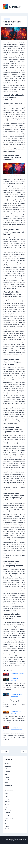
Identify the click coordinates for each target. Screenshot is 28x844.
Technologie (8, 810)
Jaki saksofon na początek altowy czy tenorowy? (12, 729)
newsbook (21, 839)
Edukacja (7, 19)
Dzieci (6, 769)
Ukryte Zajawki (9, 818)
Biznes (7, 763)
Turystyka (7, 815)
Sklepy (7, 804)
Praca (6, 793)
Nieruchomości (9, 788)
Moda (6, 782)
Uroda (6, 821)
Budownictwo (8, 766)
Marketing (7, 780)
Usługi (6, 823)
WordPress (11, 839)
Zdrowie (7, 829)
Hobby (6, 774)
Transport (7, 812)
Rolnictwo (7, 801)
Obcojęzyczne (9, 790)
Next (24, 751)
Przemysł (7, 799)
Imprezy (7, 777)
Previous (5, 751)
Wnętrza (7, 826)
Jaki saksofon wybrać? (17, 673)
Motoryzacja (8, 785)
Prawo (6, 796)
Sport (6, 807)
